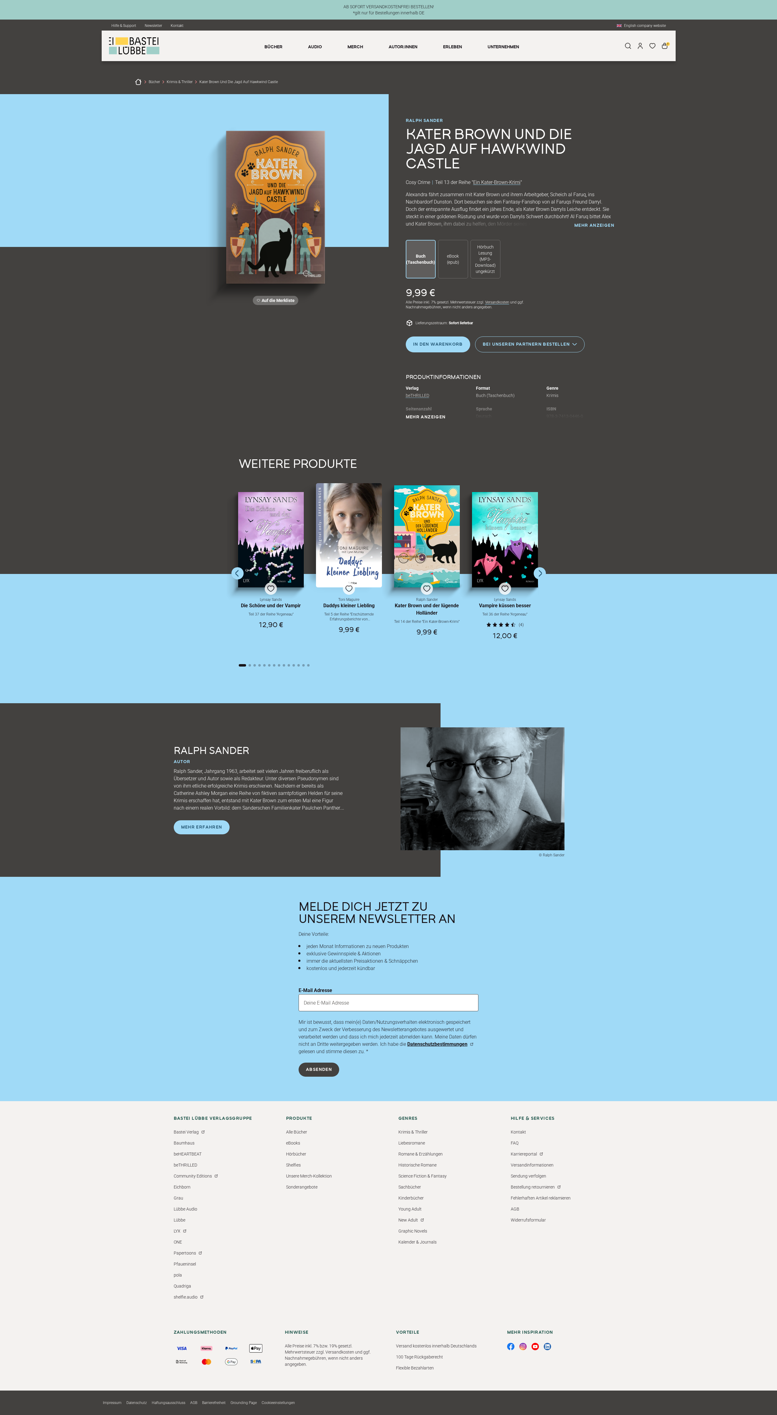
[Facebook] (510, 1346)
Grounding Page (244, 1403)
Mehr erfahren (201, 827)
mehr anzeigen (594, 225)
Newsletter (153, 26)
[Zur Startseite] (138, 82)
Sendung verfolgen (528, 1176)
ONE (178, 1242)
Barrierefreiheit (214, 1403)
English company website (645, 26)
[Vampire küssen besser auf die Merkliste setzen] (505, 540)
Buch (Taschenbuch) (420, 259)
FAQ (514, 1143)
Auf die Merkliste (277, 301)
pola (178, 1275)
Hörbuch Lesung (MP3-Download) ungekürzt (485, 259)
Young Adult (410, 1209)
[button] (271, 572)
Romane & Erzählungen (420, 1154)
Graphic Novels (412, 1231)
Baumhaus (184, 1143)
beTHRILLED (417, 395)
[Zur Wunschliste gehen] (652, 46)
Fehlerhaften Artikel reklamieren (541, 1198)
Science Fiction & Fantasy (422, 1176)
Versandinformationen (532, 1165)
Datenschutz (136, 1403)
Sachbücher (409, 1187)
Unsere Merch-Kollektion (309, 1176)
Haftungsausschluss (168, 1403)
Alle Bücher (296, 1132)
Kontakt (177, 26)
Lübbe (179, 1220)
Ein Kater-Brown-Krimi (497, 182)
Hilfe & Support (123, 26)
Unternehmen (503, 47)
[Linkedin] (547, 1346)
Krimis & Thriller (180, 82)
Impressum (112, 1403)
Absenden (319, 1070)
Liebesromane (411, 1143)
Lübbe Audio (185, 1209)
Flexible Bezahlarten (415, 1367)
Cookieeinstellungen (278, 1403)
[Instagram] (523, 1346)
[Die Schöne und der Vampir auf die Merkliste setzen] (271, 540)
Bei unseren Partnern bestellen (526, 344)
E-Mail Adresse (315, 990)
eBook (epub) (453, 259)
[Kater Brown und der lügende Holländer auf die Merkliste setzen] (427, 536)
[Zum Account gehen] (640, 46)
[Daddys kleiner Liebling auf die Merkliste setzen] (349, 535)
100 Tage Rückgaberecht (419, 1356)
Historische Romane (417, 1165)
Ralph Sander (424, 121)
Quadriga (182, 1286)
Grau (178, 1198)
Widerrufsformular (528, 1220)
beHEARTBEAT (188, 1154)
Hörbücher (296, 1154)
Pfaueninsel (185, 1264)
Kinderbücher (411, 1198)
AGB (515, 1209)
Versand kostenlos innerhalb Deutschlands (436, 1345)
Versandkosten (497, 302)
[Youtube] (535, 1346)
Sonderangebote (302, 1187)
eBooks (293, 1143)
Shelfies (293, 1165)
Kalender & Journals (417, 1242)
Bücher (154, 82)
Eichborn (182, 1187)
